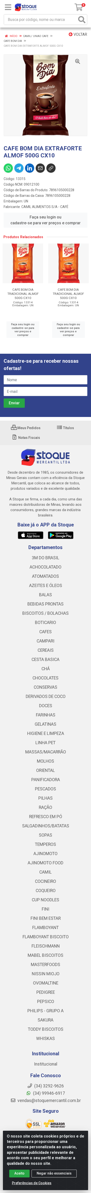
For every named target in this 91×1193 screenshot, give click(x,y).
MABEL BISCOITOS (45, 955)
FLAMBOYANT (45, 927)
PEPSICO (45, 1001)
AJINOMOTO (45, 853)
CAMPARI (45, 641)
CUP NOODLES (45, 899)
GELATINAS (45, 724)
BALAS (45, 594)
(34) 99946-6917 (48, 1093)
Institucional (45, 1064)
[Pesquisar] (82, 20)
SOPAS (45, 835)
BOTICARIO (45, 622)
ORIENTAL (45, 770)
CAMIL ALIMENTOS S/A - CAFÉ (44, 207)
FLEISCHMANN (46, 946)
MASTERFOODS (45, 964)
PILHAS (45, 798)
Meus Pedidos (29, 428)
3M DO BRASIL (45, 557)
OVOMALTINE (45, 983)
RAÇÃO (45, 807)
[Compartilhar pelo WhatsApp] (8, 168)
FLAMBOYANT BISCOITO (46, 936)
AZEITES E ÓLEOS (45, 585)
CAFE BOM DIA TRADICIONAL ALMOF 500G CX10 (23, 294)
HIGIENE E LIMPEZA (45, 733)
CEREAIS (46, 650)
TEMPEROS (45, 844)
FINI (45, 909)
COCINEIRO (45, 881)
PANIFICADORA (45, 779)
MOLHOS (45, 761)
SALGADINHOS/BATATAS (45, 825)
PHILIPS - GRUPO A (45, 1010)
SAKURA (45, 1020)
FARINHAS (45, 715)
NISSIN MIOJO (45, 973)
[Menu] (8, 7)
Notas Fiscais (28, 438)
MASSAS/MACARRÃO (45, 752)
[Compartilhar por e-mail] (40, 168)
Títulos (68, 428)
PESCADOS (45, 788)
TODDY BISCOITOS (45, 1029)
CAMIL (45, 872)
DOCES (45, 705)
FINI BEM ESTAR (46, 918)
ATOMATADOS (45, 576)
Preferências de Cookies (31, 1183)
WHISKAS (45, 1038)
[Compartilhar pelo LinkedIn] (29, 168)
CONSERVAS (45, 687)
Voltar (80, 34)
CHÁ (45, 668)
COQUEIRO (46, 890)
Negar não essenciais (54, 1173)
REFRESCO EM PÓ (45, 816)
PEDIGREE (45, 992)
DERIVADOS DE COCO (46, 696)
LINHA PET (45, 742)
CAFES (45, 631)
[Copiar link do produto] (51, 168)
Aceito (19, 1173)
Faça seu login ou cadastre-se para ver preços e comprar (45, 220)
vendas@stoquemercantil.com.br (49, 1100)
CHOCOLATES (45, 678)
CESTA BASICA (45, 659)
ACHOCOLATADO (45, 567)
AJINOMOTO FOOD (45, 862)
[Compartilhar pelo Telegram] (19, 168)
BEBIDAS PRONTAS (45, 604)
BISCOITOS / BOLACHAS (45, 613)
